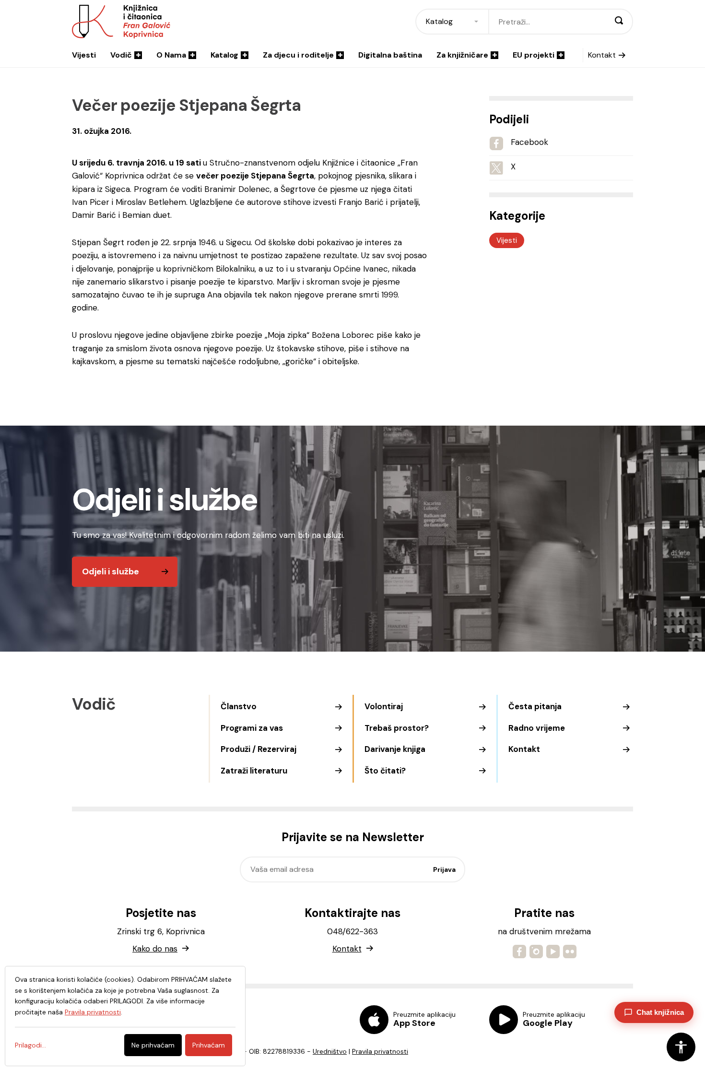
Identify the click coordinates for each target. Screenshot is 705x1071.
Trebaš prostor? (396, 728)
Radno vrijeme (536, 728)
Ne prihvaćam (153, 1045)
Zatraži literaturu (254, 770)
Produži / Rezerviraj (258, 749)
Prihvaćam (208, 1045)
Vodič (121, 55)
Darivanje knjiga (394, 749)
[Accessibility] (681, 1047)
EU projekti (533, 55)
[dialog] (125, 1016)
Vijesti (84, 55)
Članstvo (239, 706)
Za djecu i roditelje (298, 55)
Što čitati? (385, 770)
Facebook (529, 142)
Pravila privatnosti (380, 1051)
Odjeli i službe (110, 571)
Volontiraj (383, 706)
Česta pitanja (535, 706)
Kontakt (602, 55)
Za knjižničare (462, 55)
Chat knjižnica (660, 1012)
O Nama (171, 55)
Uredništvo (330, 1051)
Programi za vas (252, 728)
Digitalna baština (390, 55)
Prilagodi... (30, 1045)
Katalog (224, 55)
